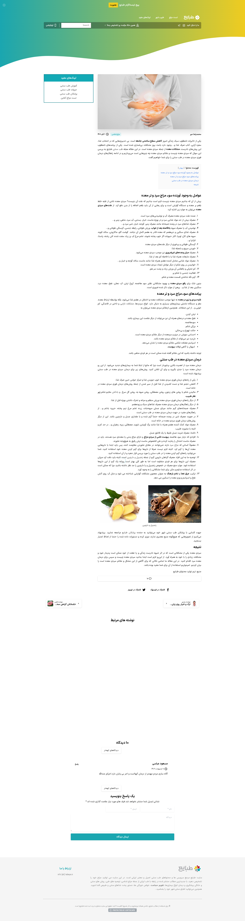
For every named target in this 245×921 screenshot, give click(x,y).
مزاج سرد (174, 445)
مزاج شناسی (135, 40)
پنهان (181, 168)
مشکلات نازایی (127, 303)
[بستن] (4, 5)
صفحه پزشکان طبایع (132, 532)
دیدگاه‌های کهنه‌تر (111, 750)
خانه (146, 40)
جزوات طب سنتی (68, 89)
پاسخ (76, 764)
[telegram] (179, 25)
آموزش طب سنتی (68, 86)
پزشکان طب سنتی (68, 94)
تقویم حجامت (157, 885)
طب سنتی (118, 149)
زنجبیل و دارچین (135, 457)
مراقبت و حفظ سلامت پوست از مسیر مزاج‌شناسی (84, 696)
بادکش (115, 392)
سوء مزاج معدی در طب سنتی (178, 684)
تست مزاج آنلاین (69, 98)
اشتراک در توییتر (134, 589)
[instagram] (183, 25)
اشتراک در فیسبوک (157, 589)
